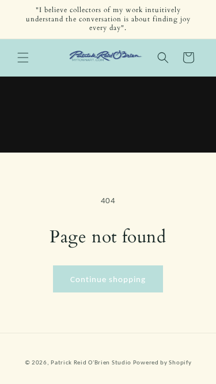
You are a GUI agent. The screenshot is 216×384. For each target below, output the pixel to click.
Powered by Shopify (162, 362)
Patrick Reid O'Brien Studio (91, 362)
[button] (23, 57)
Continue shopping (108, 279)
